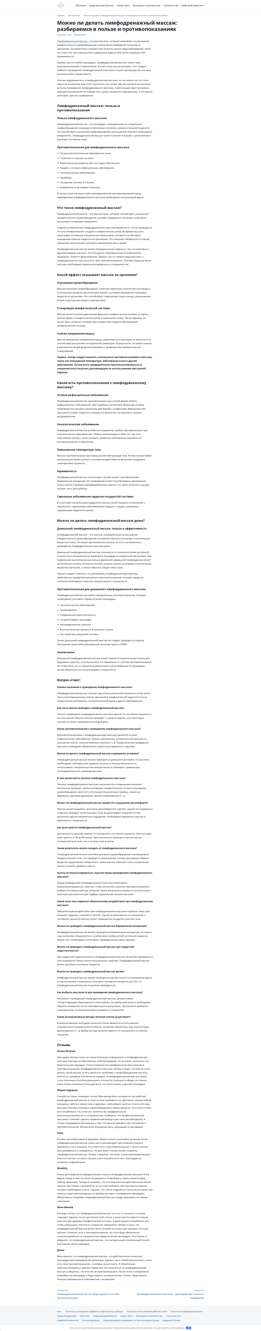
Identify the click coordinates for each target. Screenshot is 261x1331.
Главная (61, 15)
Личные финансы (91, 1320)
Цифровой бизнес (171, 1320)
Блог (59, 1311)
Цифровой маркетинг (192, 5)
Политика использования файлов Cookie (146, 1311)
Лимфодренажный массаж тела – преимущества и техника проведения (170, 1294)
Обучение (81, 5)
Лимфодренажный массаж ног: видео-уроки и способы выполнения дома (88, 1294)
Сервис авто (123, 5)
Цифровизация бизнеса (101, 5)
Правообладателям (66, 1316)
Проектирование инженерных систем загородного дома (131, 1320)
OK (188, 1328)
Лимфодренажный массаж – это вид (77, 41)
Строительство (170, 5)
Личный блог (74, 15)
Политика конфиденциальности (187, 1311)
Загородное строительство (146, 5)
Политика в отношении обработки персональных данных (94, 1311)
